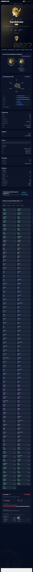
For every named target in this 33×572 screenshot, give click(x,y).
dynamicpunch (19, 455)
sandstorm (4, 240)
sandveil (29, 133)
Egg (14, 205)
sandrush (26, 135)
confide (4, 451)
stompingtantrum (6, 357)
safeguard (4, 338)
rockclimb (18, 326)
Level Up (9, 205)
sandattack (5, 216)
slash (4, 232)
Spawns (31, 49)
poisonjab (4, 322)
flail (3, 248)
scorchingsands (19, 420)
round (18, 471)
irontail (18, 306)
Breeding (22, 49)
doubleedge (19, 279)
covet (4, 271)
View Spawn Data (25, 194)
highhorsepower (5, 400)
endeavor (4, 287)
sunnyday (4, 365)
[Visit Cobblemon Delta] (24, 1)
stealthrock (5, 353)
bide (3, 447)
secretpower (5, 475)
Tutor (22, 205)
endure (18, 287)
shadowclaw (5, 424)
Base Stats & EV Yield (11, 49)
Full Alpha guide (28, 494)
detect (18, 451)
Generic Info (18, 49)
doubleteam (5, 455)
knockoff (4, 310)
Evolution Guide (4, 49)
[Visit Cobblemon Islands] (23, 1)
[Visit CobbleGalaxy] (25, 1)
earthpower (5, 283)
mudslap (18, 318)
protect (18, 322)
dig (17, 232)
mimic (18, 463)
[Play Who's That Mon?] (28, 1)
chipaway (4, 244)
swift (18, 224)
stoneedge (19, 357)
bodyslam (18, 263)
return (4, 471)
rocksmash (19, 330)
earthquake (19, 240)
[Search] (22, 1)
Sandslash (21, 65)
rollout (18, 216)
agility (18, 228)
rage (18, 467)
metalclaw (19, 314)
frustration (19, 459)
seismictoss (19, 475)
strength (4, 361)
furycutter (4, 220)
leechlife (18, 310)
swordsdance (19, 236)
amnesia (4, 263)
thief (4, 377)
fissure (4, 459)
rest (3, 326)
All (4, 205)
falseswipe (19, 291)
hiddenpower (5, 463)
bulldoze (4, 224)
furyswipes (5, 228)
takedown (4, 373)
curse (4, 275)
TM (18, 205)
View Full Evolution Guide (26, 56)
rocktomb (4, 334)
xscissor (18, 381)
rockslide (4, 330)
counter (18, 244)
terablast (18, 373)
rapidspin (18, 220)
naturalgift (4, 467)
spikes (4, 428)
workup (4, 381)
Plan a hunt (24, 192)
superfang (19, 365)
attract (18, 443)
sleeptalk (18, 424)
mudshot (4, 318)
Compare (27, 76)
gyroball (4, 236)
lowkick (4, 314)
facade (4, 291)
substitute (19, 361)
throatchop (19, 377)
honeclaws (19, 248)
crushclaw (19, 271)
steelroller (19, 353)
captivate (18, 447)
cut (17, 275)
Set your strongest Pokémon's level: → (10, 505)
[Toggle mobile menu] (31, 1)
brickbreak (4, 267)
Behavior (27, 49)
